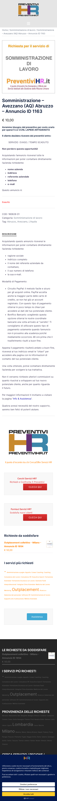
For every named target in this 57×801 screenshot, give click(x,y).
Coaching (47, 572)
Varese (32, 741)
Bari (19, 716)
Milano (8, 731)
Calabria (43, 716)
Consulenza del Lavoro (12, 577)
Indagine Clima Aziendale (26, 584)
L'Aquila (33, 221)
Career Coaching (37, 572)
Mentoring (7, 590)
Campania (50, 716)
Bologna (31, 716)
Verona (49, 741)
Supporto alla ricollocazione (14, 599)
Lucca (36, 725)
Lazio (53, 719)
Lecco (4, 725)
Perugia (4, 737)
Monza (24, 732)
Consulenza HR (26, 577)
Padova (45, 732)
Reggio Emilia (31, 737)
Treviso (21, 741)
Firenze (27, 719)
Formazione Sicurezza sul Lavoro (23, 581)
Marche (41, 725)
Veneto (38, 741)
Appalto (28, 572)
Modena (18, 732)
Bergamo (24, 716)
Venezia (43, 741)
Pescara (11, 737)
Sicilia (4, 741)
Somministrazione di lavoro (22, 30)
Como (10, 719)
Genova (47, 719)
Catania (4, 719)
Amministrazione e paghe (15, 572)
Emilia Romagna (18, 719)
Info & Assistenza (22, 398)
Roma (39, 737)
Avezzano (22, 221)
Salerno (44, 737)
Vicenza (5, 744)
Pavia (51, 732)
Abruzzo (11, 221)
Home (5, 30)
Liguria (9, 725)
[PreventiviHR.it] (28, 10)
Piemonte (18, 737)
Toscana (15, 741)
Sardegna (51, 737)
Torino (9, 741)
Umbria (26, 741)
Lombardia (22, 724)
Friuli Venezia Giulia (37, 719)
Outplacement (25, 589)
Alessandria (13, 716)
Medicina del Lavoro (43, 584)
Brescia (37, 716)
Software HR (26, 595)
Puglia (24, 737)
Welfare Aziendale (30, 599)
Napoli (40, 732)
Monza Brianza (32, 732)
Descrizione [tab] (9, 234)
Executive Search (38, 577)
